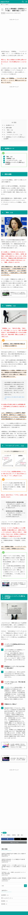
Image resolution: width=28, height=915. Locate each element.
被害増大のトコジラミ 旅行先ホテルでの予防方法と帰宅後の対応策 (17, 294)
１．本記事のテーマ (9, 125)
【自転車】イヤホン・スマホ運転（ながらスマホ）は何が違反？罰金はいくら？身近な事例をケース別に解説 (14, 867)
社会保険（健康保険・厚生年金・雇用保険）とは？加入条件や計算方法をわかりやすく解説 (17, 746)
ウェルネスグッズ (8, 898)
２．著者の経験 (8, 127)
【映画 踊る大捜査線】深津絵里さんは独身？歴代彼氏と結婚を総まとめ (14, 879)
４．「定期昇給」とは (9, 132)
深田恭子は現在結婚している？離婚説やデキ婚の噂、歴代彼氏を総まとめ (14, 861)
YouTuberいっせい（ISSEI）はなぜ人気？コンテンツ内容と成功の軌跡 (14, 874)
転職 (5, 904)
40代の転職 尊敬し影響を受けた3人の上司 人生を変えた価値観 (18, 759)
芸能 (5, 901)
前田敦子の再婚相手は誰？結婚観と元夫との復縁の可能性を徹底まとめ (14, 855)
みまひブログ (5, 1)
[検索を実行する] (25, 885)
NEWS (6, 895)
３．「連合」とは (8, 130)
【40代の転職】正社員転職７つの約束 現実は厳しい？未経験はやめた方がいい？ (18, 584)
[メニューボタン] (26, 1)
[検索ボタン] (23, 1)
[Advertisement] (14, 34)
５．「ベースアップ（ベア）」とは (13, 134)
